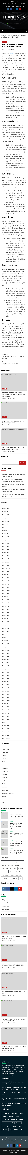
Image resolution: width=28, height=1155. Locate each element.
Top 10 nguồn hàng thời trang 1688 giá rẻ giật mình (13, 485)
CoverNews (23, 1150)
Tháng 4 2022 (5, 650)
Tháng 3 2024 (5, 587)
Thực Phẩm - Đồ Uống (15, 875)
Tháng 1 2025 (5, 559)
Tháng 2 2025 (5, 555)
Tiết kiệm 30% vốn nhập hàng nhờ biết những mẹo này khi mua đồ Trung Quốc (12, 480)
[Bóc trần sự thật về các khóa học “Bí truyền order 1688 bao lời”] (4, 813)
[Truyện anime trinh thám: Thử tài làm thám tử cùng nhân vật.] (14, 410)
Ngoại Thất (5, 771)
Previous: (13, 356)
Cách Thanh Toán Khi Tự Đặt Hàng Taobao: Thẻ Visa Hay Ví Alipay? (13, 495)
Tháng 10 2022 (6, 640)
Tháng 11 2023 (6, 599)
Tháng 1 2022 (5, 659)
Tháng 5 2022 (5, 647)
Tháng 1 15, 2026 (11, 425)
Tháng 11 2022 (6, 637)
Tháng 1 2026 (5, 521)
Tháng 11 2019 (6, 722)
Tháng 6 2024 (5, 577)
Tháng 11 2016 (6, 732)
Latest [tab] (4, 809)
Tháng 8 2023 (5, 609)
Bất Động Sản (6, 3)
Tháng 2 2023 (5, 628)
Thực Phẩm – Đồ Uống (8, 793)
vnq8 (12, 54)
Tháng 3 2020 (5, 713)
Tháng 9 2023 (5, 606)
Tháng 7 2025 (5, 540)
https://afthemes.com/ (7, 1075)
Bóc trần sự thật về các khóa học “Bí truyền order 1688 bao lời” (13, 475)
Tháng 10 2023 (6, 603)
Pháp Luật (7, 6)
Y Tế (23, 6)
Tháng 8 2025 (5, 537)
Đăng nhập (5, 900)
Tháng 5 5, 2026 (11, 398)
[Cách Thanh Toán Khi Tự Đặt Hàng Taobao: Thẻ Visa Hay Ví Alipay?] (14, 1036)
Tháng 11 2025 (6, 527)
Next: (10, 363)
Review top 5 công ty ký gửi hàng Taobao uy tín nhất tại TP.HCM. (13, 490)
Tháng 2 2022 (5, 656)
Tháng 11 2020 (6, 688)
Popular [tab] (12, 809)
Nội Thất (23, 3)
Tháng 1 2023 (5, 631)
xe (2, 799)
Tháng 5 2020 (5, 706)
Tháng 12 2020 (6, 684)
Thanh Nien (14, 17)
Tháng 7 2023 (5, 612)
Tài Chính (4, 787)
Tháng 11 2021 (6, 666)
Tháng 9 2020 (5, 694)
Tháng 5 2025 (5, 546)
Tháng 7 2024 (5, 574)
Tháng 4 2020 (5, 710)
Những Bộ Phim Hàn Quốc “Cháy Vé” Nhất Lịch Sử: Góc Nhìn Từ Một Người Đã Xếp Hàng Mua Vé (13, 394)
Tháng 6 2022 (5, 644)
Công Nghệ (5, 752)
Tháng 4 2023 (5, 621)
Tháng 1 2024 (5, 593)
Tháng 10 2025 (6, 530)
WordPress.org (6, 909)
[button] (2, 31)
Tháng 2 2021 (5, 678)
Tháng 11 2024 (6, 565)
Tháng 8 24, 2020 (11, 49)
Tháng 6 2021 (5, 672)
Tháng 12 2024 (6, 562)
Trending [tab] (20, 809)
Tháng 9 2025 (5, 533)
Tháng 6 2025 (5, 543)
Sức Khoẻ (4, 784)
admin (5, 49)
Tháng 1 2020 (5, 719)
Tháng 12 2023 (6, 596)
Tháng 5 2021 (5, 675)
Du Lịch (12, 3)
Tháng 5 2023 (5, 618)
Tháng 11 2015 (6, 735)
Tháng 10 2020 (6, 691)
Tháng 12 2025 (6, 524)
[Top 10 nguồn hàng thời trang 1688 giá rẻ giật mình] (4, 832)
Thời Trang (18, 6)
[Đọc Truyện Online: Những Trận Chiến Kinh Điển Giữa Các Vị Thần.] (14, 437)
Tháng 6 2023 (5, 615)
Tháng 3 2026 (5, 515)
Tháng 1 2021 (5, 681)
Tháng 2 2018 (5, 725)
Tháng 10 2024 (6, 568)
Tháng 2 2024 (5, 590)
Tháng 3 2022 (5, 653)
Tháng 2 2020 (5, 716)
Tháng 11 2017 (6, 728)
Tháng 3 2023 (5, 625)
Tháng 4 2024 (5, 584)
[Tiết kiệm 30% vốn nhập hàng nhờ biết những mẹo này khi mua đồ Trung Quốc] (4, 822)
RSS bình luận (5, 906)
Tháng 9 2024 (5, 571)
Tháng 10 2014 (6, 738)
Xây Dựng (4, 796)
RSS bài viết (5, 903)
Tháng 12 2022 (6, 634)
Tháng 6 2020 (5, 703)
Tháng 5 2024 (5, 581)
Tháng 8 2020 (5, 697)
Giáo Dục (17, 3)
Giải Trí (4, 42)
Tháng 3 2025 (5, 552)
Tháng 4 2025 (5, 549)
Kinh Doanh (5, 768)
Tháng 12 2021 (6, 662)
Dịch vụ (4, 755)
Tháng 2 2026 (5, 518)
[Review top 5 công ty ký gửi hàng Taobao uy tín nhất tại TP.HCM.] (4, 840)
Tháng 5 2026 (5, 511)
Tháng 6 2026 (5, 508)
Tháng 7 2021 (5, 669)
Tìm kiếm (4, 457)
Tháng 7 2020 (5, 700)
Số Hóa (12, 6)
